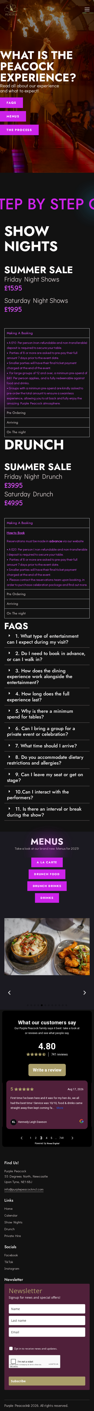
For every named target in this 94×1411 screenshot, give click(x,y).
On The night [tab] (16, 432)
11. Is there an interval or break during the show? (44, 811)
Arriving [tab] (12, 422)
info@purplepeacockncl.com (24, 1189)
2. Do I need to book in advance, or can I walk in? (46, 656)
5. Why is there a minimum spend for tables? (40, 713)
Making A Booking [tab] (20, 333)
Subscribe (18, 1381)
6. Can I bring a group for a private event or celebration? (41, 731)
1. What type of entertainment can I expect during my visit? (42, 638)
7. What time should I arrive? (46, 745)
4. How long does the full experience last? (38, 696)
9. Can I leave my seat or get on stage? (45, 777)
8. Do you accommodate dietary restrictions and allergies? (45, 760)
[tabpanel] (47, 373)
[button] (47, 639)
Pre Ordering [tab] (16, 412)
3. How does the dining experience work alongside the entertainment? (39, 676)
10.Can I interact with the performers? (38, 794)
